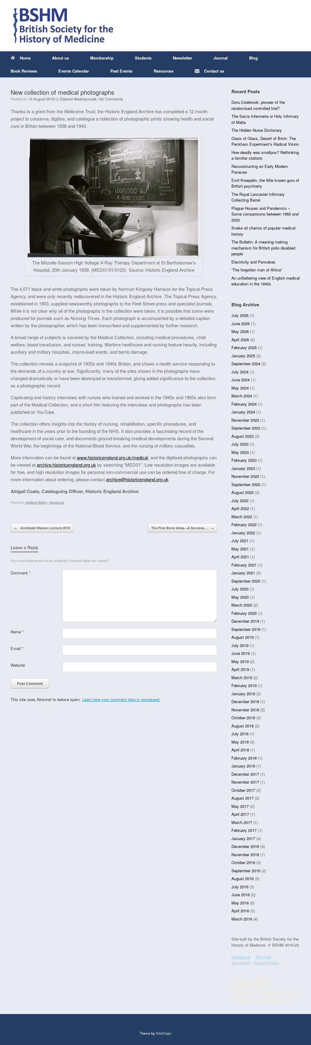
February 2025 (244, 347)
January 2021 (243, 573)
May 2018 (240, 742)
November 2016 (245, 854)
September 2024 (245, 363)
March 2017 (241, 822)
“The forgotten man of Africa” (256, 270)
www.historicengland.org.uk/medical (112, 457)
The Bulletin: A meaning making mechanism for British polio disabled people (263, 248)
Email (17, 648)
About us (60, 58)
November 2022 (245, 476)
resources (56, 502)
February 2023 (244, 460)
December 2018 (245, 701)
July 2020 (239, 589)
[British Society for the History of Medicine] (64, 25)
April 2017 (240, 814)
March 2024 (241, 396)
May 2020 (240, 597)
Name (17, 632)
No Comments (111, 98)
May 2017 (240, 806)
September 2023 (245, 428)
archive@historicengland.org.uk (137, 479)
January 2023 (243, 468)
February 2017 (244, 830)
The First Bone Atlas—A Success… (182, 528)
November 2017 (245, 782)
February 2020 (244, 613)
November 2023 (245, 420)
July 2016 (239, 887)
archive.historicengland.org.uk (66, 464)
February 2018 (244, 758)
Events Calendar (73, 71)
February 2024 (244, 404)
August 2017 (242, 798)
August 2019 (242, 637)
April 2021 (240, 557)
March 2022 (241, 516)
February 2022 (244, 524)
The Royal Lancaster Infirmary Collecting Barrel (258, 197)
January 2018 (243, 766)
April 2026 (240, 339)
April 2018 (240, 750)
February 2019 (244, 685)
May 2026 (240, 331)
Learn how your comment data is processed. (121, 699)
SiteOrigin (163, 1033)
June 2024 (240, 380)
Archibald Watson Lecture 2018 (42, 528)
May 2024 (240, 388)
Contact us (214, 71)
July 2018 (239, 734)
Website (18, 665)
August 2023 (242, 436)
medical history (36, 502)
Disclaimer (240, 962)
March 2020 (241, 605)
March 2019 (241, 677)
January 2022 (243, 533)
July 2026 (239, 315)
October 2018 (243, 717)
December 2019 (245, 621)
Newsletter (182, 58)
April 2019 (240, 669)
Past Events (121, 71)
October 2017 (243, 790)
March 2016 (241, 919)
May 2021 (240, 549)
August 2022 (242, 492)
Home (25, 58)
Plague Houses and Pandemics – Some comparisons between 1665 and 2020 (265, 214)
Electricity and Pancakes (253, 262)
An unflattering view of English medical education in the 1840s (265, 281)
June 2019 (240, 653)
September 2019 (245, 629)
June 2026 (240, 323)
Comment (20, 573)
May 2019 (240, 661)
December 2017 (245, 774)
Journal (221, 58)
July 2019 (239, 645)
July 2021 (239, 540)
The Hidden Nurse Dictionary (256, 130)
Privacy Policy (266, 962)
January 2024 (243, 412)
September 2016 (245, 870)
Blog (253, 58)
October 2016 (243, 862)
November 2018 (245, 710)
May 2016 (240, 903)
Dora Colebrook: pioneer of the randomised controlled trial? (258, 105)
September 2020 (245, 581)
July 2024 (239, 372)
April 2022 (240, 508)
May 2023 (240, 452)
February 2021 (244, 565)
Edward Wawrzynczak (78, 98)
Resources (163, 71)
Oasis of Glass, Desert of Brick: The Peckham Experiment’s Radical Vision (265, 141)
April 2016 (240, 911)
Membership (102, 58)
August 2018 (242, 726)
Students (143, 58)
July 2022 (239, 500)
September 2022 (245, 484)
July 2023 (239, 444)
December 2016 (245, 846)
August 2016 (242, 878)
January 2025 (243, 356)
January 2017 (243, 838)
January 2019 (243, 693)
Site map (263, 957)
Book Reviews (24, 71)
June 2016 (240, 894)
